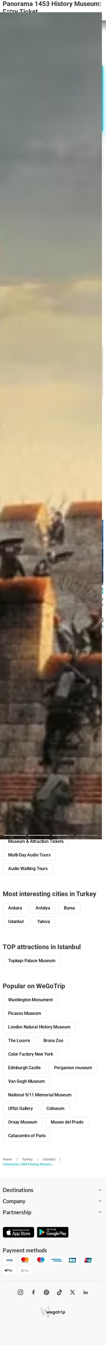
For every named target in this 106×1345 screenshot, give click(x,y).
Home (7, 1159)
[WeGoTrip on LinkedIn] (85, 1292)
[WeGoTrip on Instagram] (20, 1292)
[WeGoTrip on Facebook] (33, 1292)
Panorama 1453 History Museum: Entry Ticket (28, 1164)
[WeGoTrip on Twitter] (72, 1292)
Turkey (27, 1159)
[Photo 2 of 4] (39, 835)
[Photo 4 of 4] (87, 835)
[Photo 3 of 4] (63, 835)
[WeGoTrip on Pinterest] (46, 1292)
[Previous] (7, 425)
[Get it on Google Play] (52, 1233)
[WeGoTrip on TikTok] (59, 1292)
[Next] (95, 425)
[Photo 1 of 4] (15, 835)
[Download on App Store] (18, 1233)
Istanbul (49, 1159)
